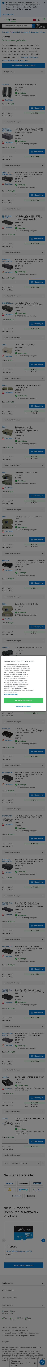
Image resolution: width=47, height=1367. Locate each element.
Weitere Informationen (11, 694)
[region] (23, 683)
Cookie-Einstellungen (23, 706)
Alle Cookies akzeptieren (23, 700)
